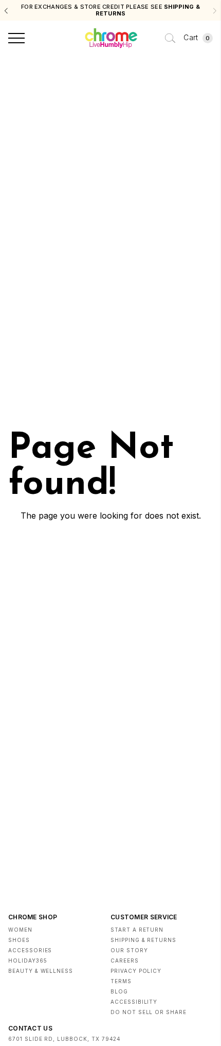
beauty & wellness (40, 971)
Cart (196, 37)
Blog (119, 991)
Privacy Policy (135, 971)
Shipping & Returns (143, 940)
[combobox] (170, 38)
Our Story (129, 950)
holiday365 (27, 960)
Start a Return (136, 930)
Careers (124, 960)
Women (20, 930)
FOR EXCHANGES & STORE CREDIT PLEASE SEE (110, 10)
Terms (121, 981)
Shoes (19, 940)
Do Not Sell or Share (148, 1012)
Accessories (30, 950)
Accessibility (133, 1002)
